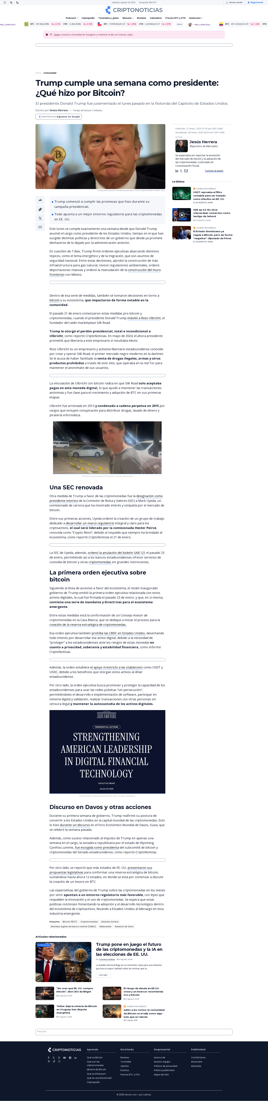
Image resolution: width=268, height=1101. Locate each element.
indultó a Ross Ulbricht (144, 318)
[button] (40, 213)
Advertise (196, 1066)
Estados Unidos (109, 921)
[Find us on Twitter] (53, 1058)
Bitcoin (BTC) (70, 921)
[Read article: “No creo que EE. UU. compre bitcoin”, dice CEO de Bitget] (45, 993)
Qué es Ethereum (96, 1073)
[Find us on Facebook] (48, 1058)
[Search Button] (11, 2)
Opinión (125, 1066)
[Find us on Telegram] (70, 1058)
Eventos (125, 1070)
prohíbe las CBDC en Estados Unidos (118, 633)
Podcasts (71, 17)
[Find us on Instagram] (59, 1058)
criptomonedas (100, 562)
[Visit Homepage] (134, 10)
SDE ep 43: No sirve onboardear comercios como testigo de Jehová (211, 213)
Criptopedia (88, 17)
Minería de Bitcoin (96, 1069)
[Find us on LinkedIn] (75, 1058)
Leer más (104, 974)
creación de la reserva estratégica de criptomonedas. (87, 624)
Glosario (127, 17)
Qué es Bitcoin (95, 1057)
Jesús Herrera (58, 110)
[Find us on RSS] (49, 1061)
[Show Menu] (4, 2)
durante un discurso (75, 825)
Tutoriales (126, 1061)
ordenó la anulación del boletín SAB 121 (116, 553)
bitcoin (54, 300)
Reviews (141, 17)
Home (38, 73)
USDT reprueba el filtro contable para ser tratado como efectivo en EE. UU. (209, 196)
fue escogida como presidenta (97, 847)
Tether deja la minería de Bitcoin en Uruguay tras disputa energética (76, 1009)
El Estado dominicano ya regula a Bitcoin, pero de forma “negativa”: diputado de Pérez (212, 235)
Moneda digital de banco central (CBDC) (73, 926)
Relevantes (106, 926)
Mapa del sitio (161, 1074)
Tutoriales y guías (108, 17)
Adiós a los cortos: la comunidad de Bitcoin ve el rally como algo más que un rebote (144, 1013)
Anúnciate (195, 17)
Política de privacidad (165, 1066)
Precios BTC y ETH (175, 17)
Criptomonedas (89, 921)
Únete (57, 34)
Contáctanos (198, 1057)
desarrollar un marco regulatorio (90, 523)
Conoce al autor (214, 170)
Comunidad (50, 73)
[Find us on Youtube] (64, 1058)
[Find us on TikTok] (54, 1061)
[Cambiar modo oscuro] (17, 2)
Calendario (156, 17)
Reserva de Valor (124, 926)
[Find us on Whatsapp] (59, 1061)
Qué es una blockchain (99, 1078)
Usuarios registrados (136, 1006)
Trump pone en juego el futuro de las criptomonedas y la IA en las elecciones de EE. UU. (129, 949)
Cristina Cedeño (107, 959)
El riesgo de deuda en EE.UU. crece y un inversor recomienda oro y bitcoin (143, 991)
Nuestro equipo (162, 1061)
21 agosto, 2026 (125, 959)
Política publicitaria (164, 1070)
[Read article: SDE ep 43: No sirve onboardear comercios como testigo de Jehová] (181, 214)
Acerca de (159, 1057)
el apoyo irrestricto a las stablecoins (116, 667)
